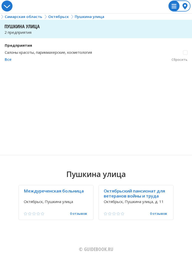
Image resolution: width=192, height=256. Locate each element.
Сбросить (180, 60)
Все (8, 59)
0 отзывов (78, 214)
